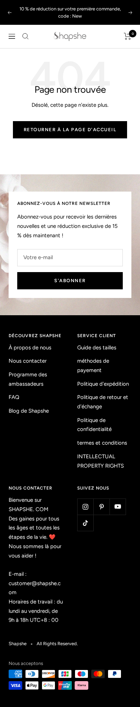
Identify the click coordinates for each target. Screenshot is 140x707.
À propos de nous (30, 347)
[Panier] (127, 36)
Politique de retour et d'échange (102, 402)
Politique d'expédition (103, 384)
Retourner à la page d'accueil (70, 129)
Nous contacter (28, 361)
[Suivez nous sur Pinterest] (101, 507)
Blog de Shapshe (29, 411)
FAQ (14, 397)
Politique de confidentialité (94, 425)
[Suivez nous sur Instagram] (85, 507)
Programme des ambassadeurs (28, 379)
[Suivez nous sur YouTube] (117, 507)
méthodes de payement (93, 365)
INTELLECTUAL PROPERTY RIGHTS (100, 461)
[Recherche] (25, 36)
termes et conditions (102, 443)
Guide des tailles (96, 347)
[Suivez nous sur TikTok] (85, 523)
